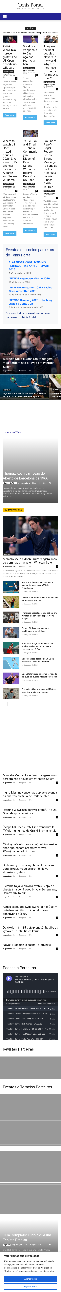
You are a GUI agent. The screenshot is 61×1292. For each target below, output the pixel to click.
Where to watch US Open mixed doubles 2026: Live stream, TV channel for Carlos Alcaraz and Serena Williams (10, 160)
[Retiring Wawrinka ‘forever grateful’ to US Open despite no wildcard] (10, 39)
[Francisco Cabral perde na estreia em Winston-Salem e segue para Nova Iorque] (11, 617)
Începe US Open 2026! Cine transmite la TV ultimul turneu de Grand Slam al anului (30, 828)
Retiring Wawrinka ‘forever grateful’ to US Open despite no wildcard (10, 57)
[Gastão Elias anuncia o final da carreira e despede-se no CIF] (11, 602)
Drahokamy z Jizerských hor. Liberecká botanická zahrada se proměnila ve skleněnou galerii (28, 868)
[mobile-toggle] (4, 16)
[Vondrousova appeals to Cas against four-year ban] (30, 39)
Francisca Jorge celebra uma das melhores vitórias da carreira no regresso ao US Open (37, 646)
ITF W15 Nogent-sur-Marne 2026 (29, 278)
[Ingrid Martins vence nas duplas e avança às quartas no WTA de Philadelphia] (24, 387)
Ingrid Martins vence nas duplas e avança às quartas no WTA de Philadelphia (37, 585)
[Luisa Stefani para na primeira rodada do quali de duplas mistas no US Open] (11, 678)
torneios (45, 313)
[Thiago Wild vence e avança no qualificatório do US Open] (11, 632)
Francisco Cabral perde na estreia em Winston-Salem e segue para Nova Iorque (39, 616)
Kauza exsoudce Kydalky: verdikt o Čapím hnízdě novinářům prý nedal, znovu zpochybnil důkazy (30, 910)
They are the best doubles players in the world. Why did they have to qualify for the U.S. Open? (51, 62)
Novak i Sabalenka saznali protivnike (27, 945)
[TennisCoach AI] (30, 738)
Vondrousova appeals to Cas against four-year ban (30, 55)
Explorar (7, 1245)
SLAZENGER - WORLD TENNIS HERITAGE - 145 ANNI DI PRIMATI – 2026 (30, 266)
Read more (9, 115)
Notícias (7, 355)
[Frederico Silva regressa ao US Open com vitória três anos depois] (11, 693)
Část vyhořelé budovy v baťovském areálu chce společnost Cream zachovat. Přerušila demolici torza (30, 848)
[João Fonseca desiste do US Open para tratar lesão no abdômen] (11, 663)
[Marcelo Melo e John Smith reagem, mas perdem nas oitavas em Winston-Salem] (30, 351)
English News (8, 71)
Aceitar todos (30, 1279)
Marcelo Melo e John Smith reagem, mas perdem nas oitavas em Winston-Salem (30, 560)
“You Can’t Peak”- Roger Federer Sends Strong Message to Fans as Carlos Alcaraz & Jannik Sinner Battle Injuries (50, 164)
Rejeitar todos (30, 1286)
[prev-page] (4, 704)
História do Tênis (10, 483)
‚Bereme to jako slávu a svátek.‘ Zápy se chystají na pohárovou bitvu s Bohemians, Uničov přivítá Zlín (30, 889)
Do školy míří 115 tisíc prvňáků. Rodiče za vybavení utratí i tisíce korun (30, 929)
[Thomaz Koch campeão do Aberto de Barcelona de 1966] (30, 470)
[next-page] (9, 704)
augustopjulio (9, 74)
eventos (33, 313)
